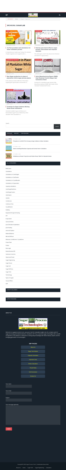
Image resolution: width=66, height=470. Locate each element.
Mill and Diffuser (10, 236)
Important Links (33, 359)
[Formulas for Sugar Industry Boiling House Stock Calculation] (19, 96)
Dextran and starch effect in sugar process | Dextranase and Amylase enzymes (46, 49)
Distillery (8, 210)
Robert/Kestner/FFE (10, 251)
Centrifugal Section (12, 59)
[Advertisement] (33, 6)
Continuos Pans (9, 204)
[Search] (59, 15)
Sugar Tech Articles (33, 351)
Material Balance (10, 233)
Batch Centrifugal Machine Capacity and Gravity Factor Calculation (29, 148)
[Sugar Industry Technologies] (33, 15)
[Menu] (7, 15)
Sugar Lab (38, 31)
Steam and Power (10, 257)
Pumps (7, 245)
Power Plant (9, 242)
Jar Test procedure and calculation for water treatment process (19, 48)
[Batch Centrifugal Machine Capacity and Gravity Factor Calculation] (9, 148)
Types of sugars (10, 278)
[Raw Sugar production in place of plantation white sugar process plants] (19, 66)
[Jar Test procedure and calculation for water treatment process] (19, 37)
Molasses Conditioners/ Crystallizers (15, 239)
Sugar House (9, 263)
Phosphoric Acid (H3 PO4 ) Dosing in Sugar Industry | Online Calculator (31, 141)
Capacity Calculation (33, 355)
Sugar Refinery (9, 269)
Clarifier (8, 198)
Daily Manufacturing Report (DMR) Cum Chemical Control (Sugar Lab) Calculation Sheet (47, 78)
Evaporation (9, 218)
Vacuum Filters (9, 281)
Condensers (9, 201)
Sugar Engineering (10, 260)
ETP (8, 31)
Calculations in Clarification (12, 177)
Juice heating (9, 227)
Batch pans (8, 168)
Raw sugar (8, 248)
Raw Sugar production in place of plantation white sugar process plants (19, 77)
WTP (7, 283)
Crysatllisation (9, 207)
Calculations (9, 171)
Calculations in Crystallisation (13, 180)
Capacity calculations (11, 186)
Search (7, 123)
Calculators (48, 467)
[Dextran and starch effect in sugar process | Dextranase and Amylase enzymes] (47, 37)
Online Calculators (33, 363)
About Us (33, 347)
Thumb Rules (33, 367)
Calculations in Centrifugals (12, 174)
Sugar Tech (8, 272)
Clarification (9, 195)
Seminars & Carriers (11, 254)
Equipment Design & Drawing (13, 213)
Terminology (9, 275)
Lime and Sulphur (10, 230)
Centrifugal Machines (11, 189)
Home (24, 467)
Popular (9, 133)
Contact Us (33, 376)
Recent (16, 133)
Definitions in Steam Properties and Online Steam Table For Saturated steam (32, 156)
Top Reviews (24, 133)
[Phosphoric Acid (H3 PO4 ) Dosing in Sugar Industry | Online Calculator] (9, 140)
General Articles (10, 221)
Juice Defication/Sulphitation (12, 224)
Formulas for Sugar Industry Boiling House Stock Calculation (18, 107)
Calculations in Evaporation (12, 183)
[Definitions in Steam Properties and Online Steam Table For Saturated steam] (9, 156)
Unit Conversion (33, 372)
